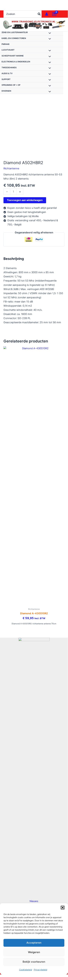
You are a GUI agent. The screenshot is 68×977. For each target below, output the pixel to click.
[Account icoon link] (46, 14)
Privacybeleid (40, 969)
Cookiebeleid (25, 969)
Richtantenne (11, 168)
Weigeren (34, 952)
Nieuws (34, 901)
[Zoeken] (39, 14)
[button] (62, 907)
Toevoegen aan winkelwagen (25, 200)
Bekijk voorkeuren (34, 961)
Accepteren (33, 942)
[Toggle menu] (49, 33)
